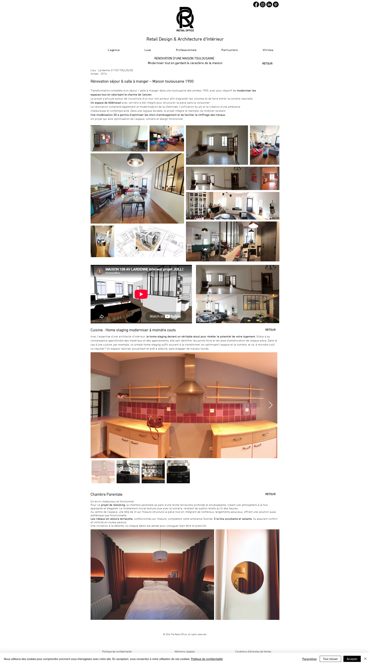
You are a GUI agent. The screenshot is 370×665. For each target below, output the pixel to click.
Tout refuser (330, 659)
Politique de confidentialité (117, 651)
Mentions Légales (185, 651)
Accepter (352, 659)
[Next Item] (270, 405)
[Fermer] (365, 659)
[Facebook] (256, 4)
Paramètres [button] (309, 659)
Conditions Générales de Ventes (253, 651)
